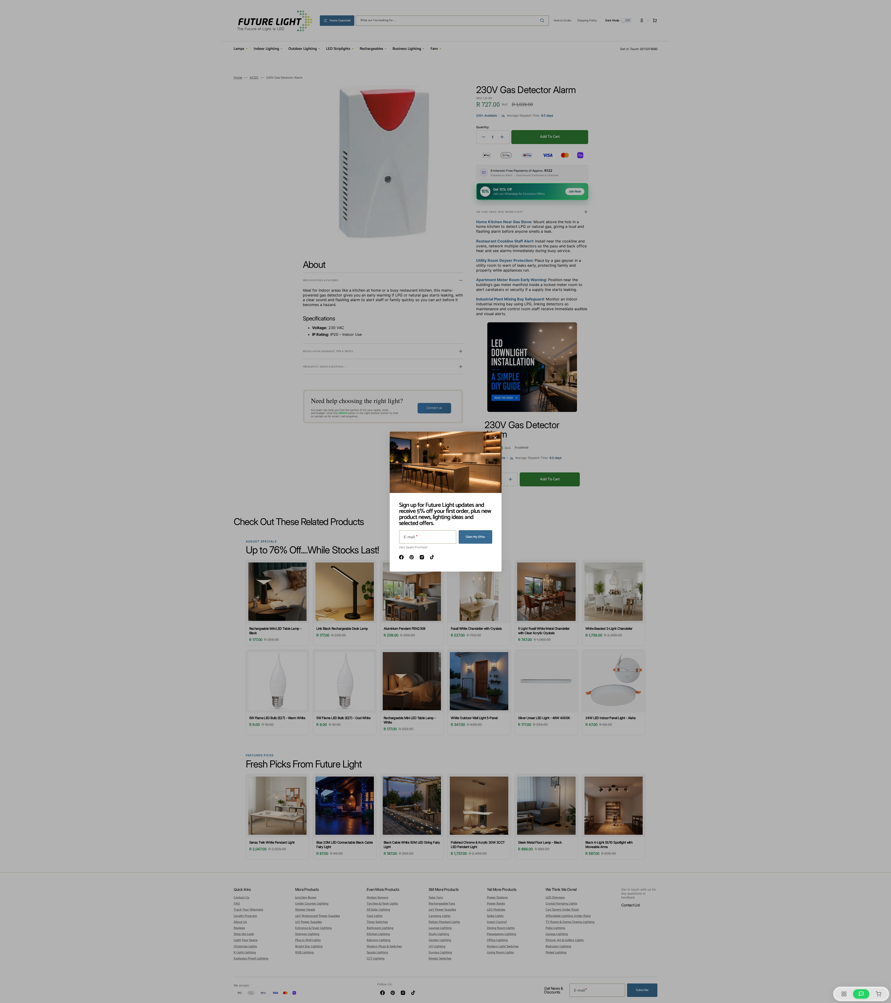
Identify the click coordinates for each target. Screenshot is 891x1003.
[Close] (495, 437)
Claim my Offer (475, 537)
